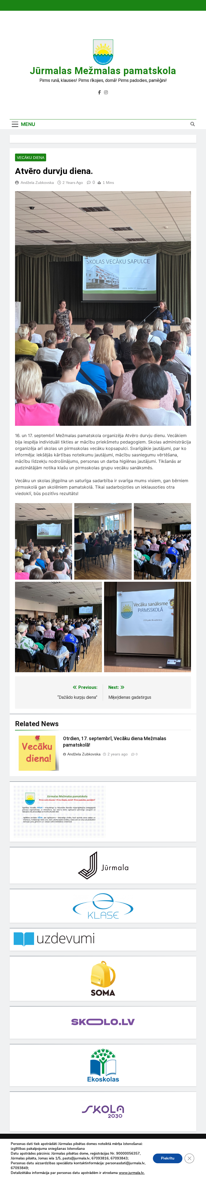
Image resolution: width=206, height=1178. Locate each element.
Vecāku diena (30, 157)
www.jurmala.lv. (132, 1172)
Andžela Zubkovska (37, 182)
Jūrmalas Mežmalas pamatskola (103, 71)
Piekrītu (167, 1158)
